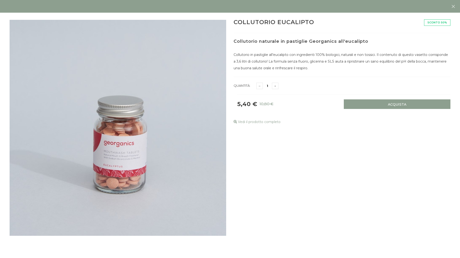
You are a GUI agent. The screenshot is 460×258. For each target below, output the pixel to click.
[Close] (453, 6)
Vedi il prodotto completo (259, 122)
